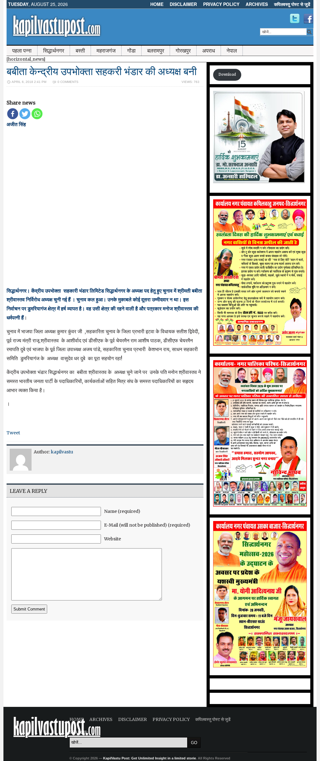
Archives (257, 4)
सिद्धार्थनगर (53, 50)
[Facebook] (12, 113)
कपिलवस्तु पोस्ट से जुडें (292, 4)
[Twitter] (24, 113)
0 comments (68, 82)
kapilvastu (62, 452)
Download (227, 74)
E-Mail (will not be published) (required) (147, 525)
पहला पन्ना (22, 50)
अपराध (208, 50)
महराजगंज (106, 50)
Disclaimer (183, 4)
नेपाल (232, 50)
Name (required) (122, 511)
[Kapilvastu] (295, 19)
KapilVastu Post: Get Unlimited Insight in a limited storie (149, 758)
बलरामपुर (155, 50)
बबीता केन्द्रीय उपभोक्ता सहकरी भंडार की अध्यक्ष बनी (102, 71)
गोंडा (131, 50)
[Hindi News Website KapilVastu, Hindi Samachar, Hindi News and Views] (56, 38)
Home (156, 4)
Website (112, 539)
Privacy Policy (221, 4)
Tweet (13, 433)
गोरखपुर (183, 50)
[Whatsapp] (37, 113)
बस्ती (80, 50)
